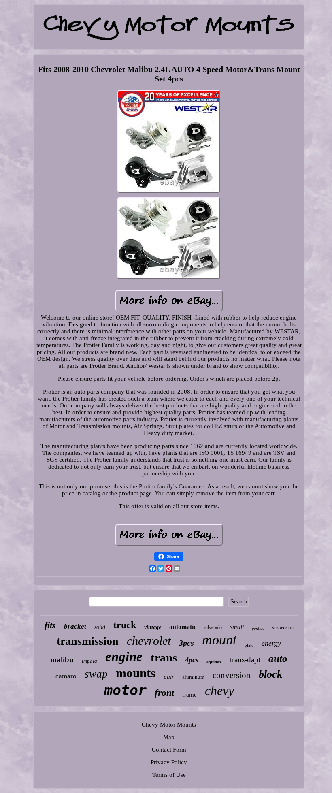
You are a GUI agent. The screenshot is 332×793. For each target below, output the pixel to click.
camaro (66, 676)
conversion (232, 675)
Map (169, 737)
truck (124, 625)
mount (219, 639)
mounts (135, 673)
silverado (213, 627)
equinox (214, 661)
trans (164, 657)
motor (125, 690)
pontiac (258, 628)
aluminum (193, 677)
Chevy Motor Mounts (169, 724)
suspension (283, 627)
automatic (182, 626)
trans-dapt (245, 659)
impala (89, 661)
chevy (219, 690)
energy (271, 643)
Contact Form (169, 749)
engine (124, 656)
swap (96, 674)
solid (99, 627)
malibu (62, 659)
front (164, 693)
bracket (75, 626)
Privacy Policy (169, 762)
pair (169, 677)
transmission (88, 641)
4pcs (191, 660)
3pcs (186, 642)
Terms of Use (169, 775)
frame (189, 694)
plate (249, 645)
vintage (152, 627)
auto (277, 658)
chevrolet (149, 640)
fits (50, 625)
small (237, 626)
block (270, 674)
